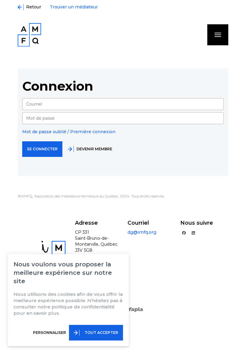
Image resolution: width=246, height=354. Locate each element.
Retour (32, 7)
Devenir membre (94, 149)
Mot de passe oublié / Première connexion (69, 131)
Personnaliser (49, 332)
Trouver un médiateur (74, 7)
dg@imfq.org (142, 232)
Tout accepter (101, 332)
